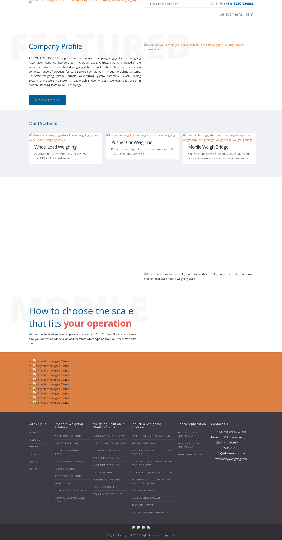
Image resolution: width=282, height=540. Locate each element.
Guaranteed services (171, 240)
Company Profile (55, 46)
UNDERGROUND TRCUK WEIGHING (72, 490)
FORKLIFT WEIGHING (65, 468)
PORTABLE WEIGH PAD (143, 490)
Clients (33, 461)
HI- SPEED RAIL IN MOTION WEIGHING (151, 435)
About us (34, 432)
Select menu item (236, 14)
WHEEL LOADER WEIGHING (68, 435)
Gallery (33, 454)
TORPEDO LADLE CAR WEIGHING (109, 443)
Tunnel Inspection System (193, 454)
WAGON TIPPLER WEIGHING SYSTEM (150, 512)
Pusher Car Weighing (131, 142)
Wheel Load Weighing (55, 147)
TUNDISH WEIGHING (103, 472)
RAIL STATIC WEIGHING (143, 443)
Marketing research (229, 240)
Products (34, 439)
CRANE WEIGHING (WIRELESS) (146, 497)
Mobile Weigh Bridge (208, 147)
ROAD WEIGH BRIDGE (142, 505)
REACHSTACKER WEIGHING (68, 476)
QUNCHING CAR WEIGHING (106, 479)
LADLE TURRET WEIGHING (106, 465)
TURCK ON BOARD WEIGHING (69, 461)
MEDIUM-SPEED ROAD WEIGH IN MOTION (152, 472)
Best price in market (113, 240)
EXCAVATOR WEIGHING (66, 443)
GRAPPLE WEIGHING (64, 483)
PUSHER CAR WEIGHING (105, 486)
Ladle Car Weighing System (108, 435)
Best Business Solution (56, 240)
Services (33, 447)
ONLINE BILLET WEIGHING (106, 457)
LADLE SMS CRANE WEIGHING (108, 450)
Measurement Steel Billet (107, 494)
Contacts (34, 468)
